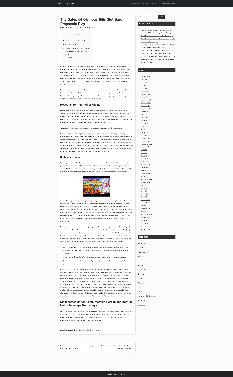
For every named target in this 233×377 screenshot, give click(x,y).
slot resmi (141, 274)
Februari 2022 (145, 229)
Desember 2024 (146, 135)
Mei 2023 (144, 191)
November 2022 (146, 209)
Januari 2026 (145, 97)
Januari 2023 (145, 203)
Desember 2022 (146, 206)
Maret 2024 (144, 162)
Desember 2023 (146, 170)
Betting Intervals (70, 44)
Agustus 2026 (145, 76)
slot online (141, 243)
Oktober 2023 (145, 176)
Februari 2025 (145, 129)
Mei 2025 (144, 120)
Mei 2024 (144, 156)
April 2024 (144, 159)
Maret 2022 (144, 226)
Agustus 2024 (145, 147)
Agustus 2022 (145, 217)
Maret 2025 (144, 126)
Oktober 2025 (145, 106)
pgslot (97, 330)
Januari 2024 (145, 168)
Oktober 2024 (145, 141)
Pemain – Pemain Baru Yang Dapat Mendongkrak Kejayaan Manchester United (77, 51)
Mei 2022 (144, 220)
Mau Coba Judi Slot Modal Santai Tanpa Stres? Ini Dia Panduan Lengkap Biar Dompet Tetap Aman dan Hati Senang (158, 59)
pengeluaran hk (143, 252)
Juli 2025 (144, 115)
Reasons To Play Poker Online (75, 40)
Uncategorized (72, 330)
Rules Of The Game (71, 58)
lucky (92, 330)
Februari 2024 (145, 165)
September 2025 (146, 109)
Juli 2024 (144, 150)
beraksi (87, 330)
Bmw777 (140, 292)
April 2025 (144, 123)
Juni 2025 (144, 118)
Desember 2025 (146, 100)
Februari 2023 (145, 200)
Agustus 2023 (145, 182)
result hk (141, 261)
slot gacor (141, 265)
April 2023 (144, 194)
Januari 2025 (145, 132)
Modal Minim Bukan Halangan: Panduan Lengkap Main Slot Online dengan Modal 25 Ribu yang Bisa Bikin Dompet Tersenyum (158, 39)
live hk (140, 279)
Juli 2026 (144, 79)
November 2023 (146, 173)
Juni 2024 (144, 153)
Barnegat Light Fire (66, 4)
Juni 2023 (144, 188)
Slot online (141, 305)
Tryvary (123, 374)
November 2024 (146, 138)
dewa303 (140, 248)
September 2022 (146, 214)
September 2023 (146, 179)
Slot (139, 287)
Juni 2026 (144, 82)
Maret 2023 (144, 197)
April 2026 (144, 88)
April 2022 (144, 223)
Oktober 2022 (145, 212)
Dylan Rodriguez (89, 28)
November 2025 (146, 103)
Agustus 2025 (145, 112)
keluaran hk (142, 270)
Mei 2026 (144, 85)
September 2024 (146, 144)
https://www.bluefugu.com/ (147, 296)
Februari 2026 (145, 94)
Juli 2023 (144, 185)
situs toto (141, 256)
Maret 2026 (144, 91)
